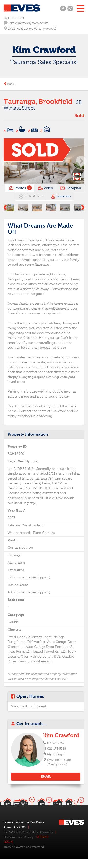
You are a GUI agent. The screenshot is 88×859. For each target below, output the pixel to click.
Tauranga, (20, 101)
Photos (22, 188)
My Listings (55, 754)
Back (10, 84)
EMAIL (46, 777)
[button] (81, 161)
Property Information (28, 434)
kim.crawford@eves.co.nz (28, 23)
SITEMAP (42, 837)
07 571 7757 (56, 743)
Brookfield (55, 101)
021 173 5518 (14, 18)
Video (48, 188)
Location (63, 196)
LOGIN (8, 842)
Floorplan (73, 188)
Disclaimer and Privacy (18, 837)
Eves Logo (22, 8)
